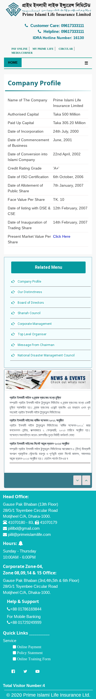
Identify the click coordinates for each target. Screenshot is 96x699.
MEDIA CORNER (22, 52)
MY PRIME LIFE (43, 48)
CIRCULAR (66, 48)
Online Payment (28, 647)
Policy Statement (29, 653)
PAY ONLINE (19, 48)
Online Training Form (33, 659)
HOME (13, 62)
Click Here (61, 236)
